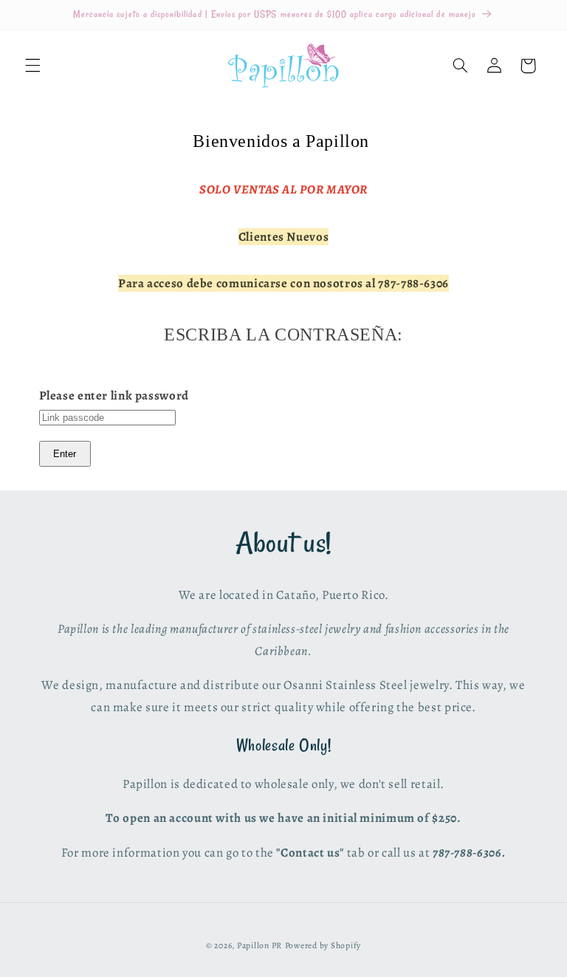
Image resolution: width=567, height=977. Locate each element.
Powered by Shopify (323, 945)
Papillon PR (259, 945)
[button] (32, 66)
